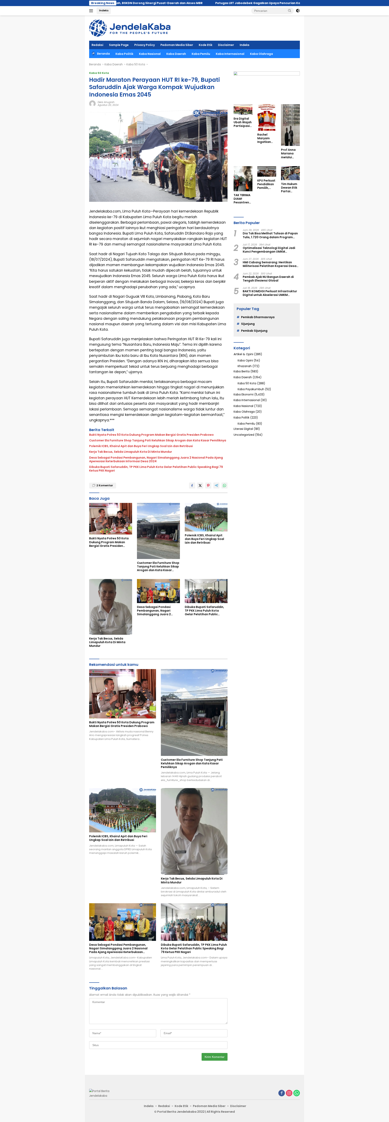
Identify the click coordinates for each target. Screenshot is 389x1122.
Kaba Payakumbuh (251, 389)
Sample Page (119, 45)
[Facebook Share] (192, 485)
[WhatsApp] (296, 1093)
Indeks (103, 10)
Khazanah (245, 366)
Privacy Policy (144, 45)
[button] (290, 10)
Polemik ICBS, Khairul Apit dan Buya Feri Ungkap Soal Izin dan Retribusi (141, 446)
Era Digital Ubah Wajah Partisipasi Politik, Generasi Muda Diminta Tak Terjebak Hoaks (243, 122)
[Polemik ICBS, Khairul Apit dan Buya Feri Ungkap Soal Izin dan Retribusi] (206, 517)
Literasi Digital (243, 429)
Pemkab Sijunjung (254, 331)
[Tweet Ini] (200, 485)
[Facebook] (281, 1093)
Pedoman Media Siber (176, 45)
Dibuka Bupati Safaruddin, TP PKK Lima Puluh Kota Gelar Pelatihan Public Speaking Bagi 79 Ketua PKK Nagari (156, 468)
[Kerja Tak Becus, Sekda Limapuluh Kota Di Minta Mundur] (110, 607)
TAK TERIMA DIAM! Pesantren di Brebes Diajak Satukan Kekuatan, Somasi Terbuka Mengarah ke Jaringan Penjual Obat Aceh (242, 198)
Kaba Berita (242, 371)
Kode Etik (205, 45)
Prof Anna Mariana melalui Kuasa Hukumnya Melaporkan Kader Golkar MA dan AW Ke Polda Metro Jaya (290, 153)
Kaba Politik (124, 54)
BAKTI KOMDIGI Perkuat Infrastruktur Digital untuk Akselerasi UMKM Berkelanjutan (270, 293)
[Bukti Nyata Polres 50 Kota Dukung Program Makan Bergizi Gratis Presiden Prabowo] (110, 519)
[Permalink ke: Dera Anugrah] (92, 103)
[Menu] (92, 10)
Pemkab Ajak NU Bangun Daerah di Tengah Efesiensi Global (268, 278)
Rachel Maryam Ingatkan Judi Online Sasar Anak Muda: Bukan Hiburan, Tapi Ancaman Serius (265, 138)
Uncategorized (244, 435)
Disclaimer (226, 45)
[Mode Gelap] (298, 10)
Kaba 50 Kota (99, 73)
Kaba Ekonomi (243, 394)
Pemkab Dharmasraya (258, 317)
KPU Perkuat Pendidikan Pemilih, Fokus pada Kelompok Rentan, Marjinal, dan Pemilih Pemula (266, 184)
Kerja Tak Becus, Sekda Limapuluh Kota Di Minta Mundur (131, 452)
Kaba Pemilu (201, 54)
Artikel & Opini (243, 354)
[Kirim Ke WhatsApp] (224, 485)
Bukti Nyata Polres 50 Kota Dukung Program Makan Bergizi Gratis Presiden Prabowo (151, 435)
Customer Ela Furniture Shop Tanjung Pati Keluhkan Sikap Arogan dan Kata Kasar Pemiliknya (157, 440)
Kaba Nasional (150, 54)
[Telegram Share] (216, 485)
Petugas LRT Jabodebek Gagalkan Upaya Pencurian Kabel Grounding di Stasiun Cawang (224, 3)
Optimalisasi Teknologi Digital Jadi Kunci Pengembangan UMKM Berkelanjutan (269, 249)
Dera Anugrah (106, 102)
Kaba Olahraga (261, 54)
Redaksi (97, 45)
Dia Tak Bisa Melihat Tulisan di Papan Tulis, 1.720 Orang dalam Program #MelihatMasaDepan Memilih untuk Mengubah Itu (270, 235)
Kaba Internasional (230, 54)
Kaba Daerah (176, 54)
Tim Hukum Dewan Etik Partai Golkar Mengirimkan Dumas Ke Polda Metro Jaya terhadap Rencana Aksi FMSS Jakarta (290, 187)
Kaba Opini (245, 360)
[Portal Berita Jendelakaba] (129, 28)
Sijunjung (248, 324)
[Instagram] (289, 1093)
